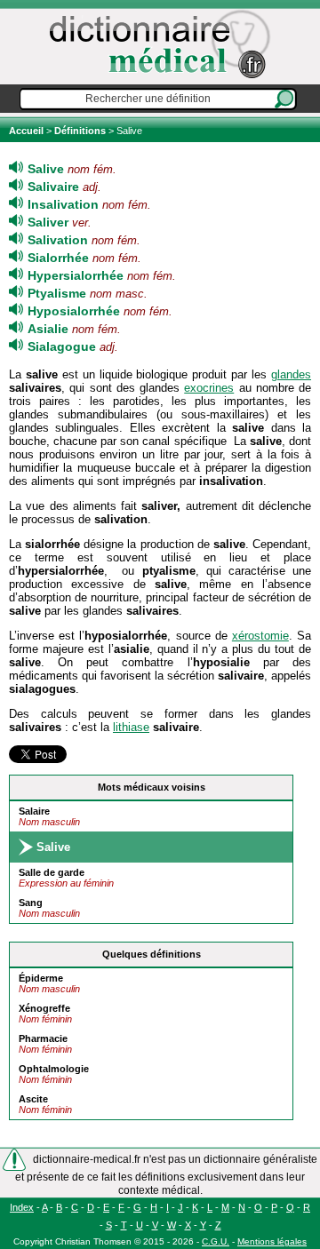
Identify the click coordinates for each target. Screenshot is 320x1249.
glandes (291, 374)
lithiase (131, 727)
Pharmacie (43, 1038)
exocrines (209, 387)
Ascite (33, 1099)
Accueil (27, 130)
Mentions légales (272, 1241)
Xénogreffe (44, 1008)
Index (22, 1207)
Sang (31, 902)
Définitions (80, 130)
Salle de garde (51, 872)
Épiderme (41, 978)
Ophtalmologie (54, 1068)
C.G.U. (215, 1241)
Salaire (34, 811)
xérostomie (260, 635)
